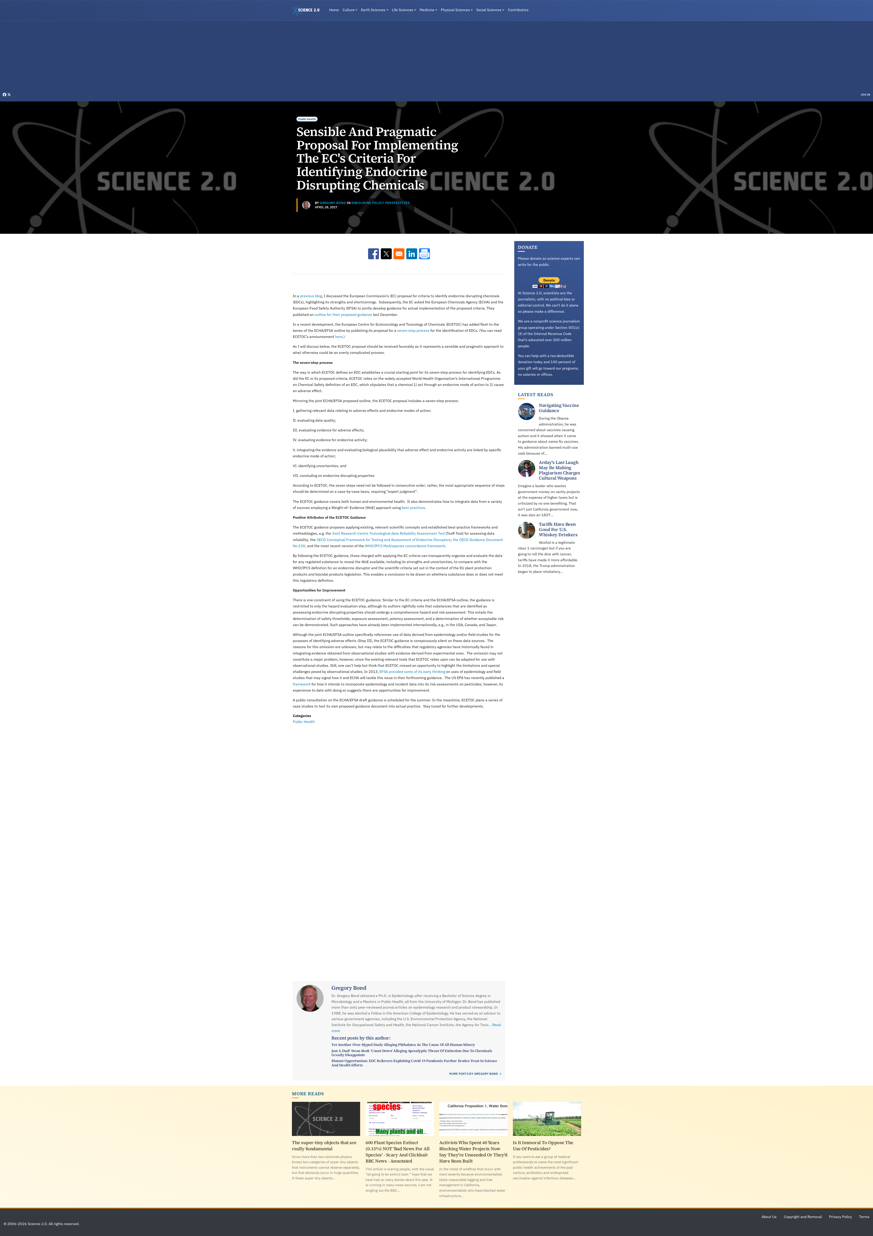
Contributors (518, 10)
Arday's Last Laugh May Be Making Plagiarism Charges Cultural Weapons (559, 470)
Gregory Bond (333, 203)
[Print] (424, 253)
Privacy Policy (840, 1216)
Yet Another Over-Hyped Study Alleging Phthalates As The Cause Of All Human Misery (403, 1044)
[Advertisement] (436, 58)
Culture (349, 10)
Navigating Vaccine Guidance (559, 408)
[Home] (308, 10)
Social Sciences (489, 10)
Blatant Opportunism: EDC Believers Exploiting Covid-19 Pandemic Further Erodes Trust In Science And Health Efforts (414, 1062)
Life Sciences (402, 10)
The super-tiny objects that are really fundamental (324, 1145)
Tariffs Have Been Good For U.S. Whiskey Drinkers (558, 529)
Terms (864, 1216)
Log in (865, 94)
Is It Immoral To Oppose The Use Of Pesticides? (543, 1145)
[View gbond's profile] (306, 205)
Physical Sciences (455, 10)
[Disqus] (399, 787)
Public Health (307, 119)
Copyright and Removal (803, 1216)
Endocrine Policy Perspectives (380, 203)
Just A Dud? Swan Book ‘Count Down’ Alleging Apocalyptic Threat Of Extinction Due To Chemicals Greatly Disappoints (411, 1052)
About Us (769, 1216)
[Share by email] (399, 253)
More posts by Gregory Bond (473, 1074)
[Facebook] (5, 94)
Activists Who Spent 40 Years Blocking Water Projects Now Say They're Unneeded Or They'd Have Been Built (473, 1151)
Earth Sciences (373, 10)
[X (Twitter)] (9, 94)
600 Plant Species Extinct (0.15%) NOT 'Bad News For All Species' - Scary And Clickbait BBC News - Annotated (398, 1151)
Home (334, 10)
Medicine (427, 10)
